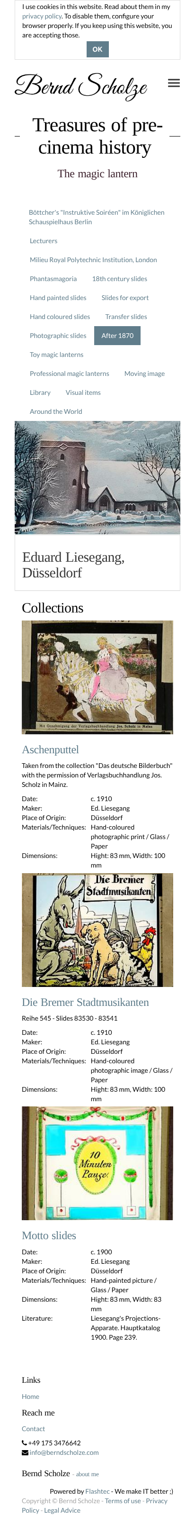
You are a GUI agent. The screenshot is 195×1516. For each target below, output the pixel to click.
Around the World (56, 411)
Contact (33, 1429)
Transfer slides (126, 316)
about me (87, 1474)
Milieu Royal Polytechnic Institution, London (93, 260)
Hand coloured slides (60, 316)
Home (30, 1396)
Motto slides (49, 1236)
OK (98, 49)
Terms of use (123, 1501)
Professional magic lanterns (69, 373)
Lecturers (44, 241)
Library (40, 392)
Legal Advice (62, 1510)
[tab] (97, 562)
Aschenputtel (50, 750)
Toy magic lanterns (56, 354)
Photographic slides (58, 335)
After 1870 (117, 335)
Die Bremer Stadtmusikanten (85, 1002)
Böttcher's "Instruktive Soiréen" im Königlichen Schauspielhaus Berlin (97, 217)
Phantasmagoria (53, 278)
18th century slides (119, 278)
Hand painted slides (58, 297)
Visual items (83, 392)
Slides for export (125, 297)
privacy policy (42, 16)
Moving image (144, 373)
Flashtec (97, 1491)
